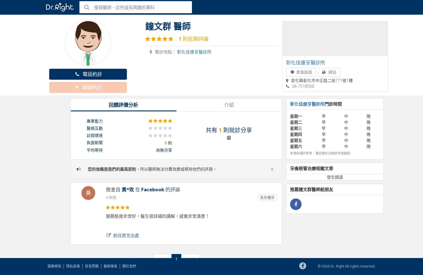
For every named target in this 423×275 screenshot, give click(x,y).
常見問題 (92, 266)
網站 (332, 72)
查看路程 (304, 72)
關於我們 (129, 266)
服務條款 (54, 266)
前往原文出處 (126, 235)
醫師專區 (110, 266)
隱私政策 (73, 266)
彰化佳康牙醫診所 (194, 52)
